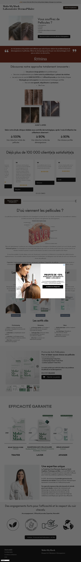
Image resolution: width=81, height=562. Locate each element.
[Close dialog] (64, 265)
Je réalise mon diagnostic (53, 286)
